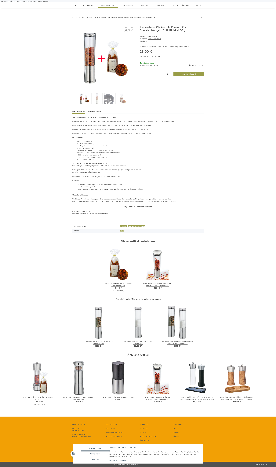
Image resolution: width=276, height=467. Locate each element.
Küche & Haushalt (154, 39)
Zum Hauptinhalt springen (10, 1)
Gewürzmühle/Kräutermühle (136, 226)
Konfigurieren (95, 454)
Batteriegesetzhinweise (148, 436)
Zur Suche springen (27, 1)
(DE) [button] (156, 65)
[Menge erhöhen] (167, 74)
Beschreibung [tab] (78, 111)
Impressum (113, 460)
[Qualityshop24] (75, 5)
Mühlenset (123, 226)
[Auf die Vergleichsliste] (126, 29)
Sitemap (176, 436)
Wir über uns (111, 428)
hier (166, 201)
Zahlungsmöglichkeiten (114, 432)
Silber (122, 230)
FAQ (174, 428)
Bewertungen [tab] (94, 111)
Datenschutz (123, 460)
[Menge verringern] (142, 74)
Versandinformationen (114, 436)
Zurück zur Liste (79, 17)
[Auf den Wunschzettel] (131, 29)
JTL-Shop (264, 464)
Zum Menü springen (41, 1)
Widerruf (143, 432)
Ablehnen (95, 459)
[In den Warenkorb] (74, 24)
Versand (157, 56)
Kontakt (176, 432)
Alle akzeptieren (95, 448)
